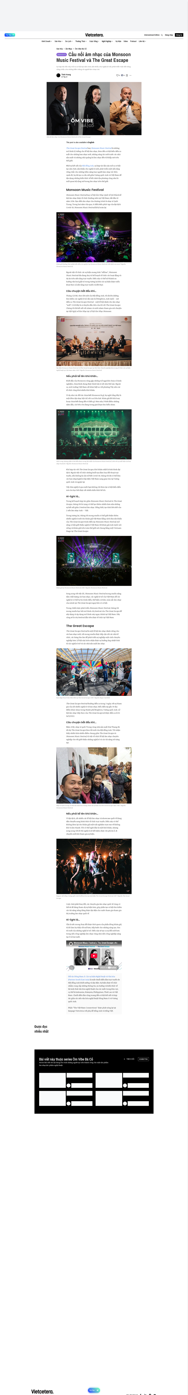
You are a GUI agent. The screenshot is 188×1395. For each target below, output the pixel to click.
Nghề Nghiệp (106, 41)
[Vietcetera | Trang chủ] (94, 34)
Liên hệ (141, 41)
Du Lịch (68, 41)
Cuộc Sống (93, 41)
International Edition (152, 35)
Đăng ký (179, 35)
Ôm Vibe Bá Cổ (80, 48)
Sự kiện (118, 41)
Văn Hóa (58, 41)
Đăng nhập (169, 35)
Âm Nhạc (69, 48)
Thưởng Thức (80, 41)
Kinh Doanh (46, 41)
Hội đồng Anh (88, 166)
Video (126, 41)
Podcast (133, 41)
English (91, 142)
